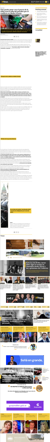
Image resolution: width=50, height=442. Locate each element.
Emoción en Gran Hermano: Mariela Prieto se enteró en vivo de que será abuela (44, 416)
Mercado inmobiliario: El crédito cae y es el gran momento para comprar (42, 11)
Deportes (16, 4)
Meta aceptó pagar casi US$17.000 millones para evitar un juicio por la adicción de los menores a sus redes (43, 329)
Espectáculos (26, 4)
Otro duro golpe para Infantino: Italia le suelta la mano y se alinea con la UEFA (31, 329)
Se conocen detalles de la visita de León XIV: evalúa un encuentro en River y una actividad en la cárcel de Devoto (6, 286)
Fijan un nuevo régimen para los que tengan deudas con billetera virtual (42, 17)
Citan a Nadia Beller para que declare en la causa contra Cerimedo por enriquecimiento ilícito (41, 321)
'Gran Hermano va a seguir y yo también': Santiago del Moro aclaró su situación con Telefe (31, 416)
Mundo (23, 4)
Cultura (43, 4)
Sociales (38, 4)
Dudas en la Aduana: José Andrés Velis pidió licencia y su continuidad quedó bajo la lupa (45, 378)
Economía (2, 4)
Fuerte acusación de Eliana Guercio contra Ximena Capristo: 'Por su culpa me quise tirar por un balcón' (19, 416)
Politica (9, 4)
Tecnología (47, 4)
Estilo (41, 4)
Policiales (19, 4)
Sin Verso (30, 4)
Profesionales (34, 4)
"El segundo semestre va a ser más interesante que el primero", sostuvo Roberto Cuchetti (42, 20)
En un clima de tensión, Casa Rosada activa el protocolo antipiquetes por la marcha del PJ (20, 211)
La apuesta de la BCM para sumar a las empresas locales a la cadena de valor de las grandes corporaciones (6, 329)
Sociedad (12, 4)
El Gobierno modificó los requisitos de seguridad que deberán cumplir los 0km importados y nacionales (45, 371)
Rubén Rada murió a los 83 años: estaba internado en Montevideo (18, 329)
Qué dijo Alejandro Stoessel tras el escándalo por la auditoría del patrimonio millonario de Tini (6, 416)
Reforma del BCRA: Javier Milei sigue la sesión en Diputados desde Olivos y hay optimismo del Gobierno (41, 53)
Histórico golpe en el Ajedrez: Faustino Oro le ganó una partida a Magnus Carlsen (41, 14)
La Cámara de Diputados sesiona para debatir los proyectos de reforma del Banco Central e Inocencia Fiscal (43, 286)
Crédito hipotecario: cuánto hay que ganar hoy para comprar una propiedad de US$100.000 (31, 286)
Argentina (6, 4)
